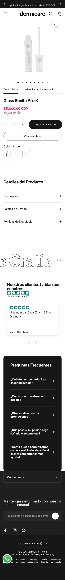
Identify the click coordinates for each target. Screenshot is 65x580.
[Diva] (16, 153)
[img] (34, 292)
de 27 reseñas (16, 296)
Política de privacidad (20, 561)
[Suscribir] (55, 516)
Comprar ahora (32, 136)
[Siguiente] (60, 4)
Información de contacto (56, 561)
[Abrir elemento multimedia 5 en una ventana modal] (55, 25)
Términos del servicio (33, 561)
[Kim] (6, 153)
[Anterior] (5, 4)
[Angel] (26, 153)
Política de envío (44, 561)
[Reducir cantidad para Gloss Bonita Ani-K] (7, 124)
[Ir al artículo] (18, 82)
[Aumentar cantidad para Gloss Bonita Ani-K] (22, 124)
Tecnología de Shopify (42, 554)
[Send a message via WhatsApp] (7, 558)
